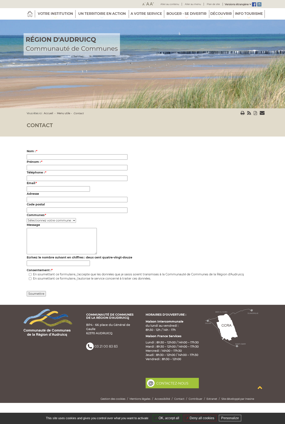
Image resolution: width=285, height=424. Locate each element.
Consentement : (39, 270)
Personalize (230, 418)
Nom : (32, 151)
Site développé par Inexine (237, 398)
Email (32, 183)
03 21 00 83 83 (106, 346)
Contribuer (195, 398)
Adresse (33, 194)
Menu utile (63, 113)
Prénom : (34, 162)
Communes (36, 215)
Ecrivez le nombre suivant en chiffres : (79, 257)
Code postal (36, 204)
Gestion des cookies (113, 398)
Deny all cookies (201, 418)
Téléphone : (36, 172)
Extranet (212, 398)
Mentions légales (140, 398)
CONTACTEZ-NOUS (172, 383)
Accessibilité (162, 398)
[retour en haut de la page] (260, 387)
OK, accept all (168, 418)
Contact (78, 113)
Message (33, 225)
